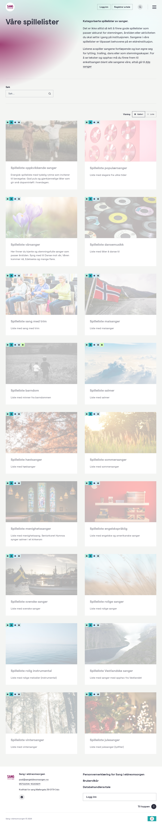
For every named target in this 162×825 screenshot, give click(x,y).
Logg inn (104, 7)
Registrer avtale (122, 7)
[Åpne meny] (154, 7)
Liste (152, 114)
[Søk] (49, 93)
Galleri (140, 114)
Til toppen (144, 806)
